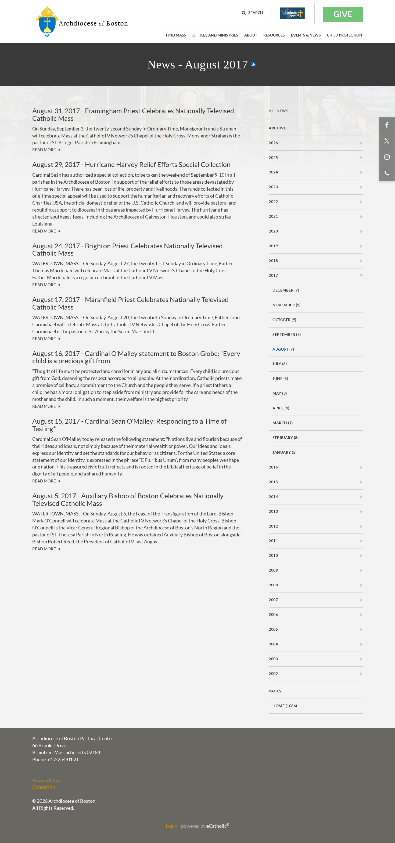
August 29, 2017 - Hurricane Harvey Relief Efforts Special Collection (131, 164)
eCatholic (217, 826)
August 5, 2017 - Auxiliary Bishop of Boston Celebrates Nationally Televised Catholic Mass (128, 499)
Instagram (387, 157)
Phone (387, 173)
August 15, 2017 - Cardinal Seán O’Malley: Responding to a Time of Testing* (129, 425)
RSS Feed (253, 64)
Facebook (387, 125)
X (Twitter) (387, 141)
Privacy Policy (47, 780)
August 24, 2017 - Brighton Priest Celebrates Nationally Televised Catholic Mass (127, 249)
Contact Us (44, 787)
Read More (44, 149)
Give (342, 14)
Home (284, 706)
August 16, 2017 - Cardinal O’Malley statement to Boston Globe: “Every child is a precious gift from (136, 357)
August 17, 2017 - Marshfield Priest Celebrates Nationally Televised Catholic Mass (130, 303)
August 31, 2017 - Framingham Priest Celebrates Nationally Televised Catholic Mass (133, 114)
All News (278, 111)
